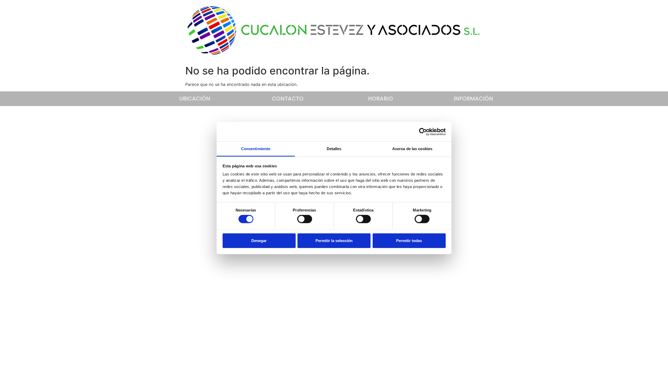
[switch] (304, 219)
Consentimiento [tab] (255, 148)
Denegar (259, 240)
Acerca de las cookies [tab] (412, 148)
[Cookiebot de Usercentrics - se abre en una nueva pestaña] (423, 132)
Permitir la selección (334, 240)
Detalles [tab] (334, 148)
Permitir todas (409, 240)
